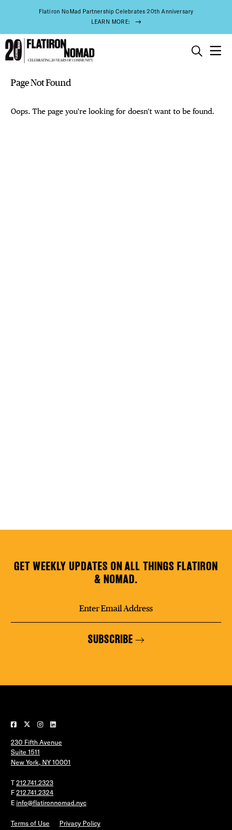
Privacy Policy (79, 823)
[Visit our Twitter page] (28, 724)
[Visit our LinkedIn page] (53, 724)
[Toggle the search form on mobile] (197, 51)
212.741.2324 (34, 792)
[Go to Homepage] (48, 51)
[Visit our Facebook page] (14, 724)
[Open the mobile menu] (215, 51)
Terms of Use (30, 823)
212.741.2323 (34, 783)
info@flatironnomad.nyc (51, 803)
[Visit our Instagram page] (41, 724)
